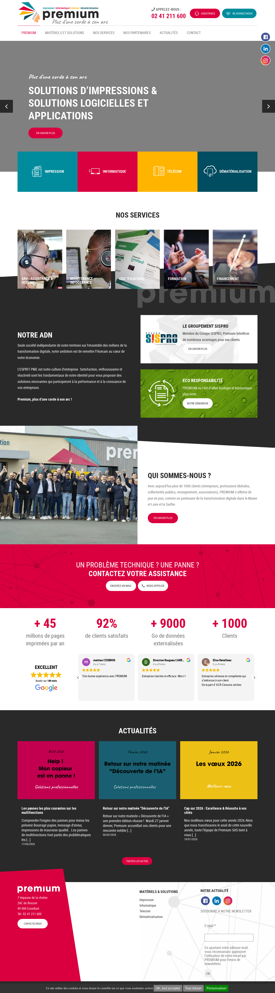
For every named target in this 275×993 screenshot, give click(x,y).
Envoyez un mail (121, 586)
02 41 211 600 (168, 16)
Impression (147, 900)
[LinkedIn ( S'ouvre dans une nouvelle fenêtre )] (265, 49)
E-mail (210, 925)
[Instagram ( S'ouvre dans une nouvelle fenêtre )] (265, 61)
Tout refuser (193, 988)
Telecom (145, 911)
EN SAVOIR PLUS (197, 349)
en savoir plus (163, 518)
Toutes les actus (137, 861)
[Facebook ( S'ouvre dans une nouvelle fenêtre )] (265, 37)
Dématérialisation (151, 916)
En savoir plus (45, 133)
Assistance (208, 13)
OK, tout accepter (168, 988)
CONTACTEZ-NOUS (33, 923)
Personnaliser (216, 988)
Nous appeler (155, 586)
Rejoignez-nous (242, 13)
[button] (268, 106)
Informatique (148, 905)
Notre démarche (197, 403)
